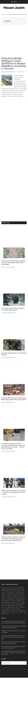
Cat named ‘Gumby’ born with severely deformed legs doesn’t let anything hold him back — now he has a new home (13, 446)
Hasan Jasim (14, 8)
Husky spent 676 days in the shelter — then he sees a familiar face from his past (13, 492)
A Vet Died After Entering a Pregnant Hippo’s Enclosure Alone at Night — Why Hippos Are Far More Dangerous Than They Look (13, 653)
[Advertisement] (14, 42)
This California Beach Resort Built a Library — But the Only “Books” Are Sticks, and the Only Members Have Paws (13, 637)
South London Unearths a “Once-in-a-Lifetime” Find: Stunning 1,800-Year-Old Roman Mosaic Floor (13, 538)
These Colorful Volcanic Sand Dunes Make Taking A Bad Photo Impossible (13, 398)
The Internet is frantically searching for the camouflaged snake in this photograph (13, 262)
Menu (15, 2)
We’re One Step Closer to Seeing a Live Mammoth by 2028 (12, 309)
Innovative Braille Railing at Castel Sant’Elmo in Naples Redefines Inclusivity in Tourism (13, 63)
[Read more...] (21, 96)
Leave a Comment (21, 71)
